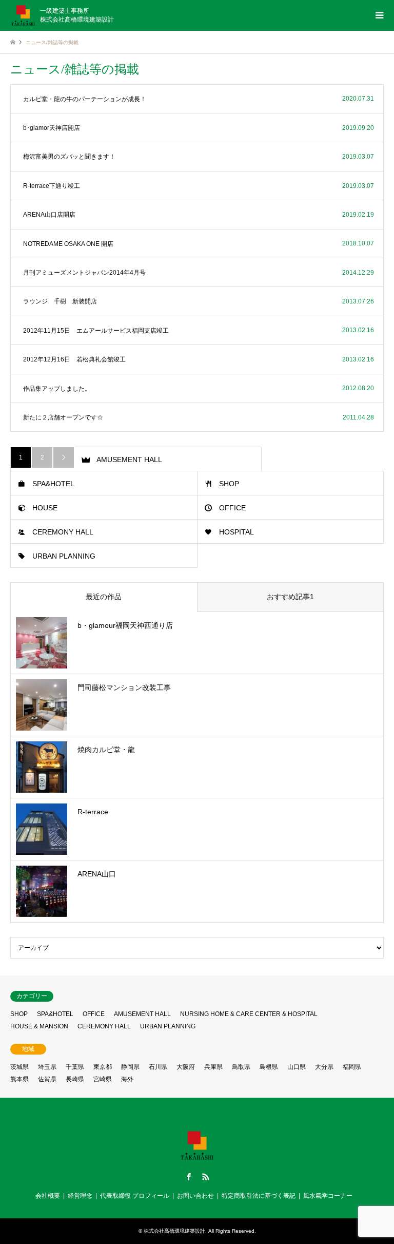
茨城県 (19, 1066)
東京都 (102, 1066)
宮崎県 (102, 1079)
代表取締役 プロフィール (134, 1195)
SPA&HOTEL (53, 484)
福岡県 (352, 1066)
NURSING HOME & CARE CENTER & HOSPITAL (249, 1014)
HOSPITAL (236, 532)
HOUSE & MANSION (39, 1026)
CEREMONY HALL (62, 532)
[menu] (378, 15)
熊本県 (19, 1079)
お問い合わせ (195, 1195)
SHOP (229, 484)
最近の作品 (104, 596)
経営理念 (80, 1195)
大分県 (324, 1066)
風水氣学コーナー (327, 1195)
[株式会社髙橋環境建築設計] (197, 1159)
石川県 (158, 1066)
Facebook (188, 1176)
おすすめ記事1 (290, 596)
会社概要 (47, 1195)
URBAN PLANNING (63, 556)
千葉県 (75, 1066)
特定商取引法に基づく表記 (259, 1195)
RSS (205, 1176)
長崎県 (75, 1079)
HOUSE (44, 508)
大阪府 (185, 1066)
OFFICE (232, 508)
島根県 (269, 1066)
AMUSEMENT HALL (129, 459)
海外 (127, 1079)
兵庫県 (213, 1066)
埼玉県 (47, 1066)
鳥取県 (241, 1066)
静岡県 (130, 1066)
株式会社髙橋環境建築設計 (174, 1231)
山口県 (296, 1066)
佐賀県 (47, 1079)
